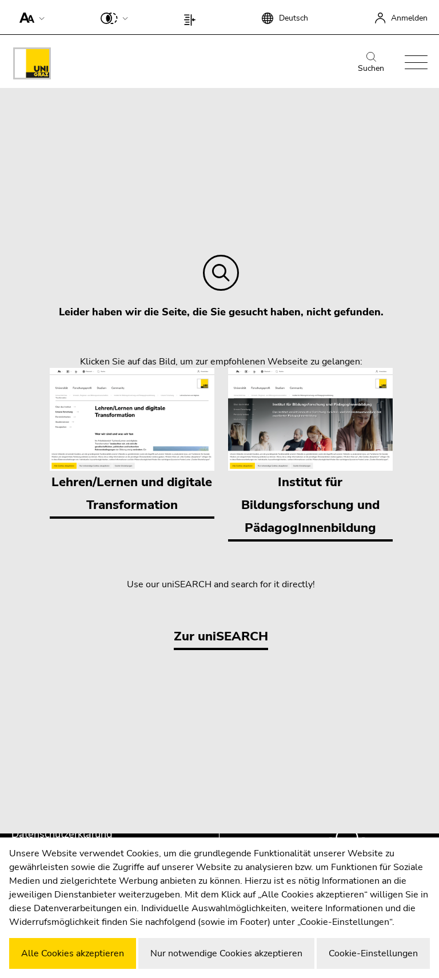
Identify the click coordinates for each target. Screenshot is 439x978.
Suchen (371, 68)
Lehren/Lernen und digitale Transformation (131, 494)
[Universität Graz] (32, 65)
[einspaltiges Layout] (192, 17)
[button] (29, 17)
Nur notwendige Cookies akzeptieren (226, 953)
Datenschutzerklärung (62, 834)
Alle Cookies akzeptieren (72, 953)
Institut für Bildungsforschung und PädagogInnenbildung (310, 505)
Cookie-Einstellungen (373, 953)
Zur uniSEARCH (221, 636)
